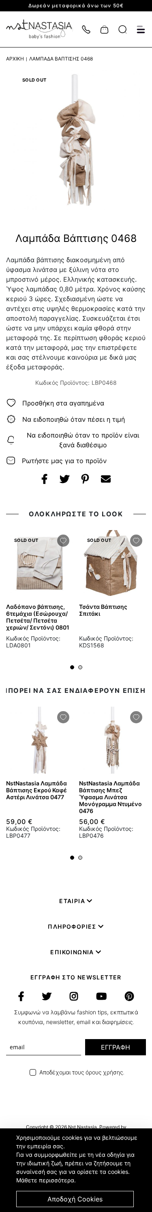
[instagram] (74, 996)
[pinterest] (129, 996)
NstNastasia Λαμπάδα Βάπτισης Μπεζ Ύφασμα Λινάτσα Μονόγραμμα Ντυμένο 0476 (110, 797)
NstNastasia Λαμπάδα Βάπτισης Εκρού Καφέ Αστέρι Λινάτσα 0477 (36, 790)
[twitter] (46, 996)
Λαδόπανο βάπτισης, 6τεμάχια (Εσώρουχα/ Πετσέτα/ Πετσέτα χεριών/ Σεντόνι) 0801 (37, 617)
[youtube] (101, 996)
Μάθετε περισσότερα (45, 1180)
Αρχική (15, 59)
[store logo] (43, 29)
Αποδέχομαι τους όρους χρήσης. (81, 1072)
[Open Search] (123, 29)
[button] (72, 667)
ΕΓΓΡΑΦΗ (115, 1047)
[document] (77, 1170)
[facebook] (21, 996)
